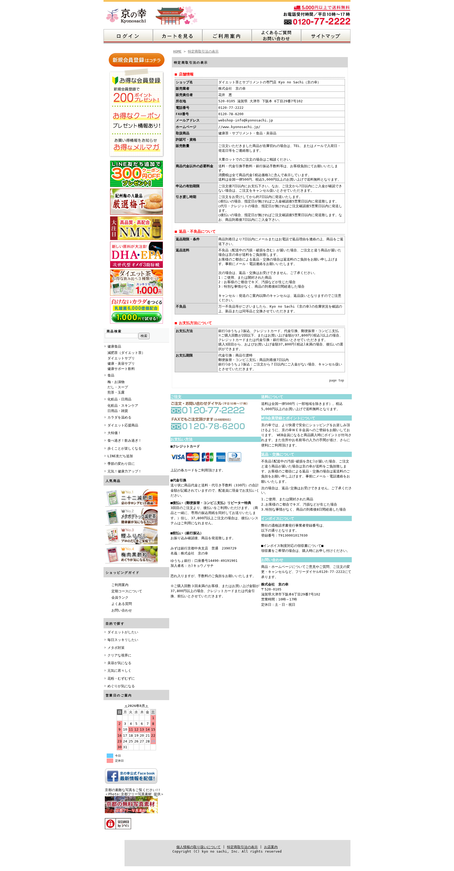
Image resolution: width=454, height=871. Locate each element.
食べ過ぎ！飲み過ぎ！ (124, 440)
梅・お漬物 (116, 382)
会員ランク (119, 597)
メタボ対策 (116, 648)
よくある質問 (121, 604)
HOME (177, 51)
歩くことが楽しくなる (124, 448)
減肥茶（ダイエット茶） (126, 353)
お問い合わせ (121, 610)
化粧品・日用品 (119, 399)
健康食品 (114, 346)
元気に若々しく (119, 671)
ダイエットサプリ (121, 358)
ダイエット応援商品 (122, 425)
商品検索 (114, 331)
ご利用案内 (119, 585)
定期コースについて (126, 591)
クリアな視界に (119, 655)
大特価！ (114, 433)
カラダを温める (119, 417)
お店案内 (271, 847)
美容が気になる (119, 663)
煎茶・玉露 (116, 392)
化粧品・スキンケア (122, 406)
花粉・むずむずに (121, 678)
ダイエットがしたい (122, 632)
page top (336, 380)
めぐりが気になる (121, 686)
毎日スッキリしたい (122, 640)
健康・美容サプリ (121, 363)
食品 (110, 375)
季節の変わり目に (121, 464)
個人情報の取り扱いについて (198, 847)
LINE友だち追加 (120, 456)
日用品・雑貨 (117, 411)
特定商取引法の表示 (203, 51)
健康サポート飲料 (121, 369)
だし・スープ (117, 387)
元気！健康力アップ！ (124, 471)
